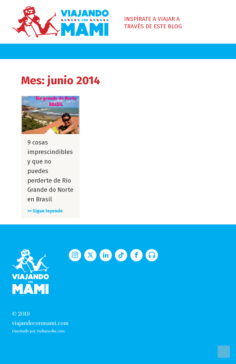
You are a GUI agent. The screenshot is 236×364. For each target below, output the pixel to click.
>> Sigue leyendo (45, 211)
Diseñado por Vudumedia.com (38, 331)
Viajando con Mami (60, 22)
